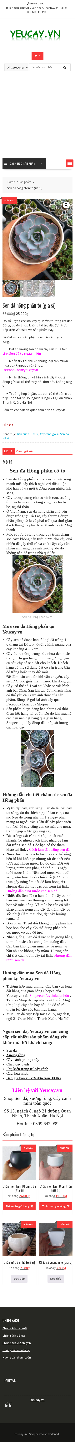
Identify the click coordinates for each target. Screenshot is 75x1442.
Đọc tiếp (19, 1278)
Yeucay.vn (37, 1400)
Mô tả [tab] (8, 451)
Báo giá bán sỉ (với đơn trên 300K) (33, 1078)
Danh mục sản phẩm (22, 163)
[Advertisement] (37, 118)
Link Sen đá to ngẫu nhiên (21, 353)
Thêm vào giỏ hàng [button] (17, 1206)
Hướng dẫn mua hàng (16, 1350)
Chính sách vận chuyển (16, 1343)
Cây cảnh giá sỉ (49, 434)
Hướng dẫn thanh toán (16, 1357)
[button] (69, 163)
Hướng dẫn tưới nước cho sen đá (31, 891)
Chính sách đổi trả (13, 1335)
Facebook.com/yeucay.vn (20, 370)
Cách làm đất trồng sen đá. (50, 849)
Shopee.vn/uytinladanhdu (49, 995)
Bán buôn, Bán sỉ (27, 434)
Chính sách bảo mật (14, 1328)
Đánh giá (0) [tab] (24, 451)
